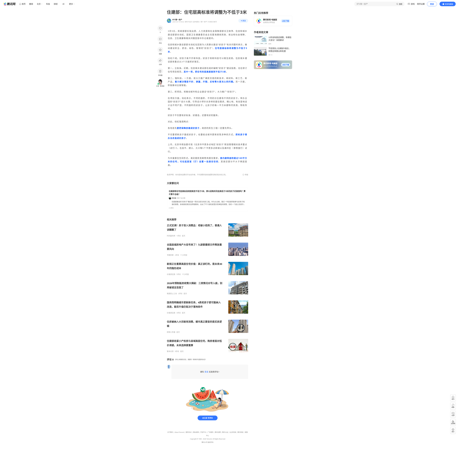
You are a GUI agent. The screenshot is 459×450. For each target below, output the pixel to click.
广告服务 (210, 432)
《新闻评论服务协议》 (199, 359)
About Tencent (179, 432)
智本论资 (170, 351)
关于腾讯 (170, 432)
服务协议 (188, 432)
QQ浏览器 (233, 432)
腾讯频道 (240, 432)
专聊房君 (170, 255)
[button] (285, 21)
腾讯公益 (225, 432)
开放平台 (203, 432)
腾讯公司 (204, 442)
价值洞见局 (171, 274)
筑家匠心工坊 (172, 293)
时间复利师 (171, 236)
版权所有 (210, 442)
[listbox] (207, 285)
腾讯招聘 (218, 432)
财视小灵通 (171, 332)
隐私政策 (196, 432)
